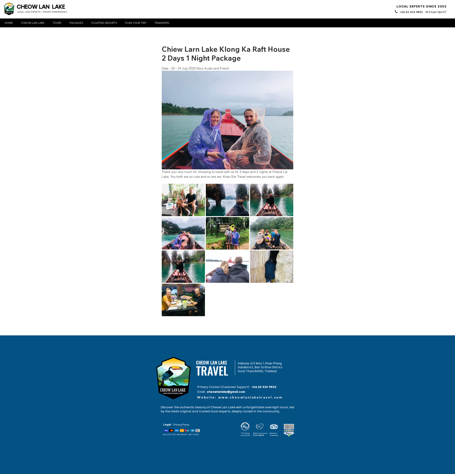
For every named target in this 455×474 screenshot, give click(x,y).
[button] (34, 23)
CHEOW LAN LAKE (41, 6)
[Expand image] (183, 200)
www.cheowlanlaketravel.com (250, 397)
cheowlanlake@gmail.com (226, 391)
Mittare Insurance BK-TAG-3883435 (260, 434)
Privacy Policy (181, 424)
